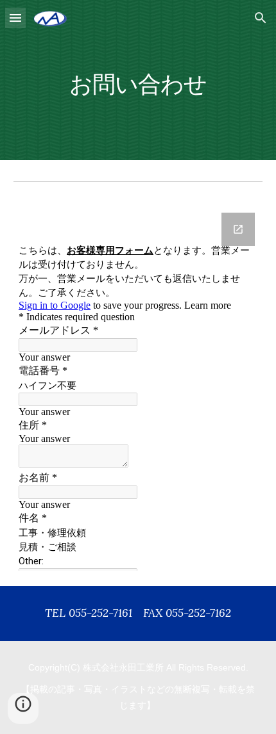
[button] (15, 17)
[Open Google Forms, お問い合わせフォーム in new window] (238, 229)
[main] (138, 80)
